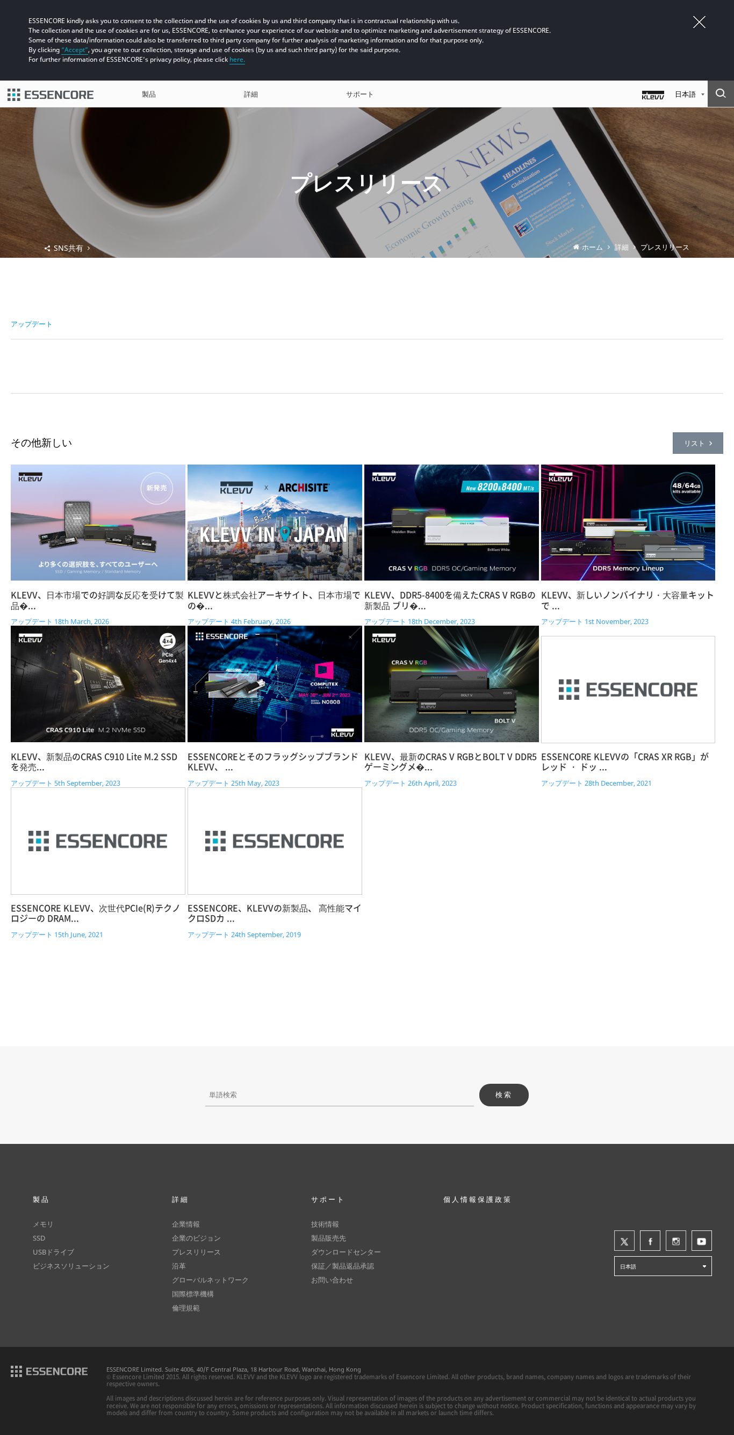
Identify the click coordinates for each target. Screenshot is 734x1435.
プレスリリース (665, 247)
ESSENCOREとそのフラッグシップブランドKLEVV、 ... (273, 762)
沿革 (179, 1266)
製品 (149, 94)
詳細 (251, 94)
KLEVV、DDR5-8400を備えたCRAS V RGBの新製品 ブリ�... (450, 600)
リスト (694, 443)
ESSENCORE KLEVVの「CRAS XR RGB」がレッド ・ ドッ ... (625, 762)
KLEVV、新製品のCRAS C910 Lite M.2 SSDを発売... (94, 762)
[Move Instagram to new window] (676, 1240)
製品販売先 (328, 1238)
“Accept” (74, 49)
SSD (39, 1238)
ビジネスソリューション (71, 1266)
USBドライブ (53, 1252)
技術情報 (325, 1224)
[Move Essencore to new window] (49, 1370)
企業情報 (186, 1224)
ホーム (592, 247)
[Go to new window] (653, 94)
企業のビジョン (196, 1238)
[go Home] (50, 94)
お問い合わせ (332, 1280)
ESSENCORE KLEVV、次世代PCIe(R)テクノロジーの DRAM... (96, 913)
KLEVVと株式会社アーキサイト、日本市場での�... (274, 600)
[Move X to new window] (624, 1240)
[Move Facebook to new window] (650, 1240)
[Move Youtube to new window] (702, 1240)
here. (237, 59)
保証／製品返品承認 (342, 1266)
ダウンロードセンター (346, 1252)
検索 (504, 1095)
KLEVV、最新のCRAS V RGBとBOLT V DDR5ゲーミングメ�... (450, 762)
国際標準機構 (193, 1294)
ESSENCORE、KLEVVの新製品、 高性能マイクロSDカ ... (275, 913)
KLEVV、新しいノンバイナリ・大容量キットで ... (627, 600)
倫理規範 (186, 1308)
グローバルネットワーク (210, 1280)
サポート (360, 94)
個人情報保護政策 (477, 1199)
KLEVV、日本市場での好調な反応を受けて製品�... (97, 600)
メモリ (43, 1224)
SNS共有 (68, 248)
